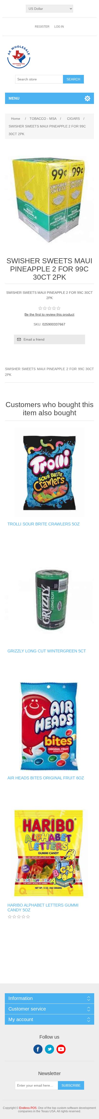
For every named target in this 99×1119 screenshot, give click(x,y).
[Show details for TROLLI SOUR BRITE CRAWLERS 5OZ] (49, 472)
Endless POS (28, 1108)
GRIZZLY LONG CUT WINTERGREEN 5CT (46, 651)
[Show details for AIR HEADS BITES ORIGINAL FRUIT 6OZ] (49, 726)
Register (42, 26)
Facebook (38, 1049)
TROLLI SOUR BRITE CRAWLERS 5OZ (43, 524)
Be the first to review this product (49, 314)
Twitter (49, 1049)
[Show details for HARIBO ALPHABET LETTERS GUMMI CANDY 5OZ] (49, 853)
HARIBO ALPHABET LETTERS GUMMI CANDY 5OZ (43, 907)
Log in (59, 26)
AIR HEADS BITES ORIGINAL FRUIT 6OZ (45, 778)
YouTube (61, 1049)
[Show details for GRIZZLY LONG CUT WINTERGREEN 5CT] (49, 599)
